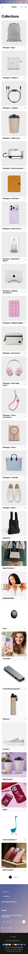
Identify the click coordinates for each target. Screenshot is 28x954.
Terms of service (18, 951)
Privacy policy (7, 949)
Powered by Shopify (18, 947)
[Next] (26, 2)
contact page (19, 1)
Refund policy (13, 949)
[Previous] (2, 2)
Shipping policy (20, 949)
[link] (9, 902)
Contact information (10, 951)
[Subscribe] (23, 921)
